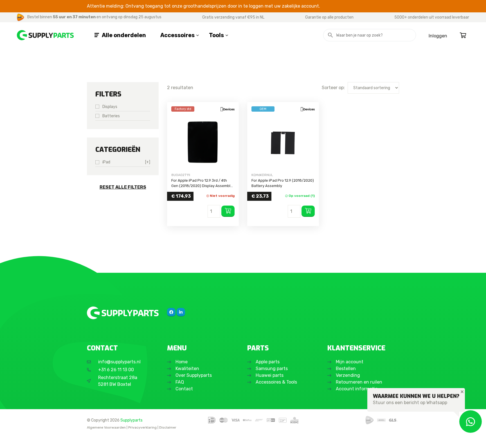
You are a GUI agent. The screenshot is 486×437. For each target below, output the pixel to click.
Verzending (348, 375)
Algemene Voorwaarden (106, 427)
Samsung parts (272, 368)
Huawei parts (270, 375)
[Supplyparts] (123, 313)
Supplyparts (131, 420)
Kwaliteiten (187, 368)
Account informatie (357, 388)
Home (182, 361)
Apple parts (268, 361)
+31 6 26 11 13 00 (116, 369)
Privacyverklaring (142, 427)
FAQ (180, 382)
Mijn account (349, 361)
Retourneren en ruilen (359, 382)
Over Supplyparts (194, 375)
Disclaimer (167, 427)
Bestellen (346, 368)
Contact (184, 388)
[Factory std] (203, 142)
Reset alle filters (123, 187)
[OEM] (283, 142)
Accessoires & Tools (276, 382)
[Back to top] (10, 426)
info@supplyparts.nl (119, 361)
